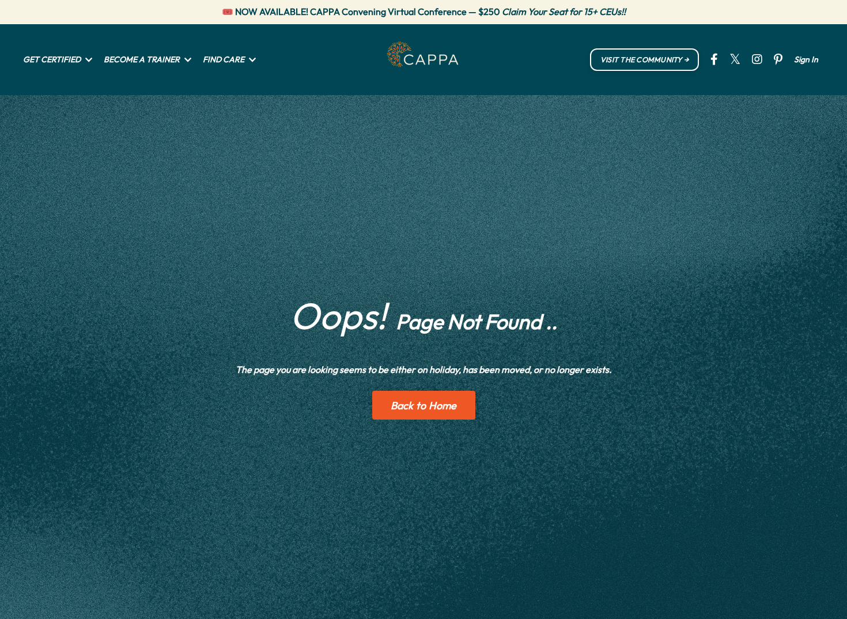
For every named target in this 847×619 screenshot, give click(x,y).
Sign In (806, 59)
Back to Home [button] (424, 405)
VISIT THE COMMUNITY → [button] (644, 59)
